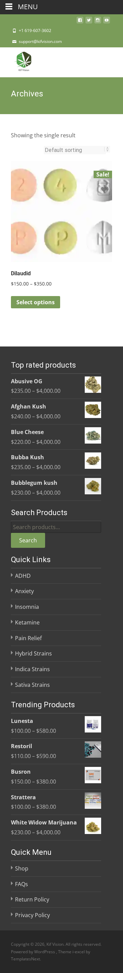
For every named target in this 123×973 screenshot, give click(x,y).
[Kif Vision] (18, 61)
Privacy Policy (32, 915)
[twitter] (88, 22)
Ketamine (27, 622)
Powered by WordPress (33, 952)
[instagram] (97, 22)
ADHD (23, 576)
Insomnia (27, 607)
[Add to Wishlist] (104, 189)
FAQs (21, 884)
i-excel (79, 952)
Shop (21, 868)
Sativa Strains (32, 685)
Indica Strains (32, 669)
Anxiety (24, 591)
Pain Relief (28, 638)
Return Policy (32, 899)
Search (28, 540)
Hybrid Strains (33, 653)
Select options (35, 302)
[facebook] (80, 22)
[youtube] (106, 22)
